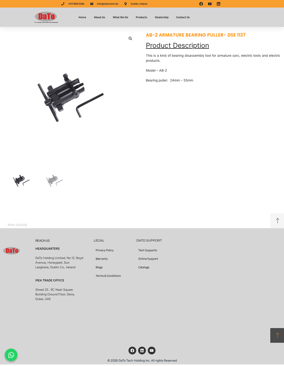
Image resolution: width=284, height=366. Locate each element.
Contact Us (183, 17)
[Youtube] (152, 350)
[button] (130, 38)
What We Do (120, 17)
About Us (99, 17)
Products (141, 17)
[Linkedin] (142, 350)
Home (82, 17)
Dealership (161, 17)
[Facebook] (132, 350)
